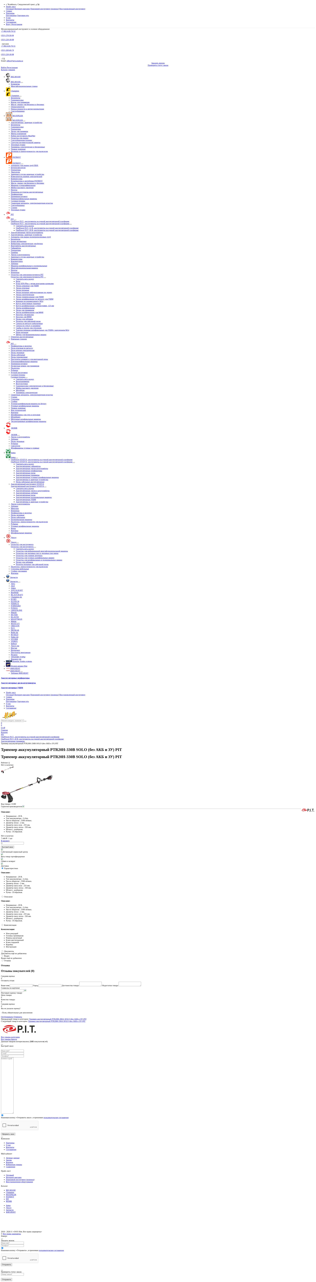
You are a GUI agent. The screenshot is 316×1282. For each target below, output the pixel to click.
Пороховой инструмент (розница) (44, 9)
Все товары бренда (9, 1039)
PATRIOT (10, 1197)
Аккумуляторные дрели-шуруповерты (18, 683)
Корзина (9, 1162)
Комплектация (10, 925)
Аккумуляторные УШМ (12, 688)
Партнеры (10, 1143)
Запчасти (10, 1210)
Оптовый (10, 9)
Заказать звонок (158, 63)
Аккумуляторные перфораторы (15, 678)
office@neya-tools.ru (15, 61)
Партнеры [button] (10, 13)
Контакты (10, 20)
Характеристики (11, 868)
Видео (6, 956)
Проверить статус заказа (158, 65)
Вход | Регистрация (14, 24)
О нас (8, 18)
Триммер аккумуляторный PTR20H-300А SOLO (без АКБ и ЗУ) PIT (58, 1019)
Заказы (9, 1160)
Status (8, 1205)
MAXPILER (11, 1195)
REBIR (9, 1201)
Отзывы (7, 961)
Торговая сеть (23, 15)
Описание (8, 897)
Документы (9, 951)
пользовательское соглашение (56, 1118)
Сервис (9, 11)
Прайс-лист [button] (11, 7)
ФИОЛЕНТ (11, 1212)
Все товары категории (10, 1037)
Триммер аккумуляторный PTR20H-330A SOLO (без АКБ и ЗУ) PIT (56, 1021)
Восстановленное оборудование (19, 1182)
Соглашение (11, 22)
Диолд (8, 1208)
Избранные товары (14, 1165)
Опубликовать (7, 1017)
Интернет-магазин (22, 9)
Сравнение (10, 1167)
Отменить (18, 1017)
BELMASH (11, 1190)
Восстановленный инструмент (72, 9)
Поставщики (11, 15)
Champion (10, 1192)
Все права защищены (12, 1234)
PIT (7, 1199)
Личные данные (13, 1158)
